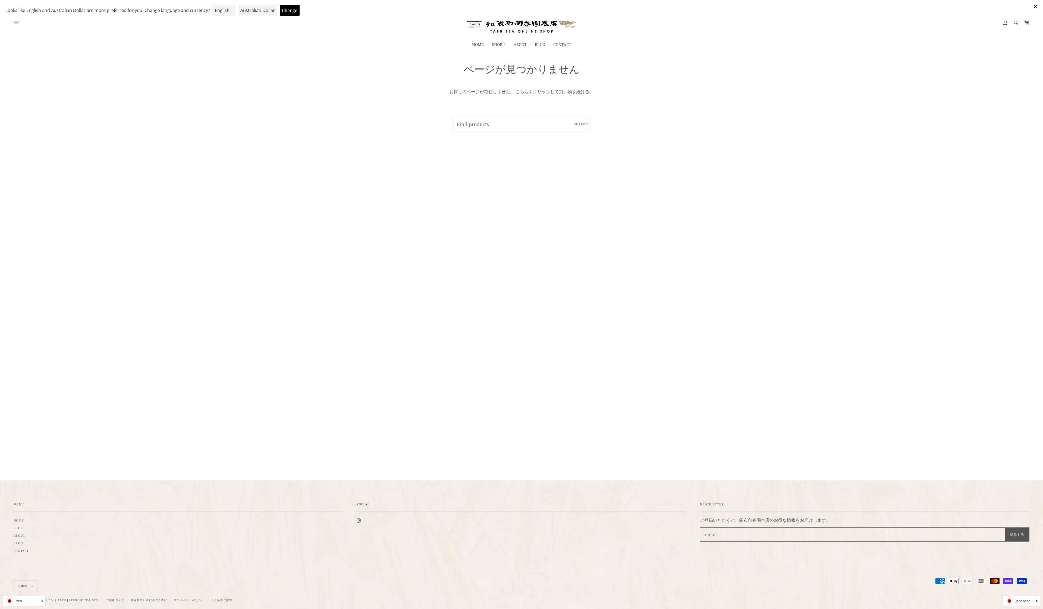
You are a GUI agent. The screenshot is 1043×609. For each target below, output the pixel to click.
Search (581, 124)
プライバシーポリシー (189, 600)
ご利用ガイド (115, 600)
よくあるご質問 (221, 600)
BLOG (18, 543)
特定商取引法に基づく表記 (149, 600)
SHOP (18, 528)
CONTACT (21, 551)
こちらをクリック (533, 92)
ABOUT (19, 535)
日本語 (23, 586)
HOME (19, 520)
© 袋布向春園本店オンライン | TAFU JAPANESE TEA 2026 (56, 600)
